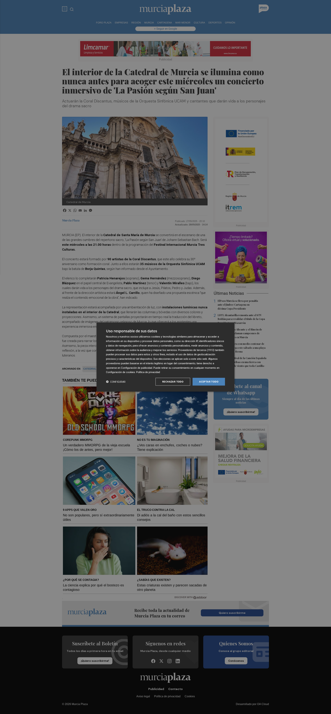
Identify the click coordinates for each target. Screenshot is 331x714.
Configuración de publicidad (136, 367)
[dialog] (165, 357)
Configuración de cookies (120, 372)
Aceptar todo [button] (208, 381)
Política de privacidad (148, 372)
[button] (116, 382)
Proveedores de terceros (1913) (196, 349)
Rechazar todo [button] (172, 381)
